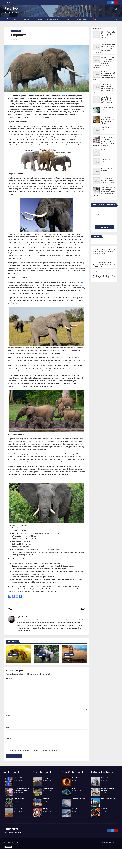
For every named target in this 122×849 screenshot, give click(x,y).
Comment (9, 678)
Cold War (104, 809)
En (96, 19)
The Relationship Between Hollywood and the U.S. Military (107, 180)
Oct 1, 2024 (106, 780)
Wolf (11, 609)
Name (8, 716)
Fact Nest (11, 8)
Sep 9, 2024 (40, 660)
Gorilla (39, 656)
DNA (73, 788)
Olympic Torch (48, 778)
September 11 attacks (108, 798)
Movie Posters (19, 798)
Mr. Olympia (47, 809)
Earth (63, 96)
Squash (46, 798)
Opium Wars (97, 271)
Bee (10, 656)
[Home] (7, 19)
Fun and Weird (82, 19)
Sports (68, 19)
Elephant (18, 35)
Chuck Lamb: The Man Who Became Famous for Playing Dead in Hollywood (104, 264)
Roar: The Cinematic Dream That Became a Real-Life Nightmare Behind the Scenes (104, 251)
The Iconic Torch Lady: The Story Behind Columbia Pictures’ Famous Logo (103, 88)
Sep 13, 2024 (77, 780)
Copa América (48, 788)
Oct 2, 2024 (13, 660)
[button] (117, 19)
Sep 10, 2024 (49, 780)
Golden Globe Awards (22, 778)
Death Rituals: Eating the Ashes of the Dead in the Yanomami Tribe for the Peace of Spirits (104, 75)
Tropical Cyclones (78, 798)
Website (8, 739)
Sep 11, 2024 (19, 780)
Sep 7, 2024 (68, 660)
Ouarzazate (18, 809)
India (82, 282)
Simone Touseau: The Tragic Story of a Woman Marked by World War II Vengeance (104, 36)
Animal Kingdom (16, 30)
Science (39, 19)
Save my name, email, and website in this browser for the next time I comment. (32, 750)
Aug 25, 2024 (106, 811)
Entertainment (53, 19)
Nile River (104, 150)
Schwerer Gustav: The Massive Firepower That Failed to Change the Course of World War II (104, 141)
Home (103, 842)
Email (8, 727)
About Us (108, 842)
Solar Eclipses (77, 778)
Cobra (67, 656)
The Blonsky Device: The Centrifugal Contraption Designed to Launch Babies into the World (104, 191)
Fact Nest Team (24, 617)
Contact (114, 842)
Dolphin (80, 609)
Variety (15, 19)
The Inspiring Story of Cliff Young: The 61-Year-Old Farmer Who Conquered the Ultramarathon (104, 48)
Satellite (75, 809)
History (27, 19)
